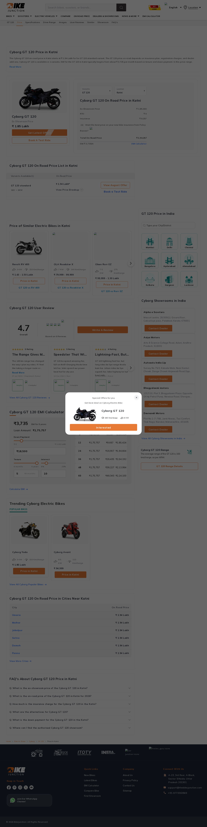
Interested (103, 427)
